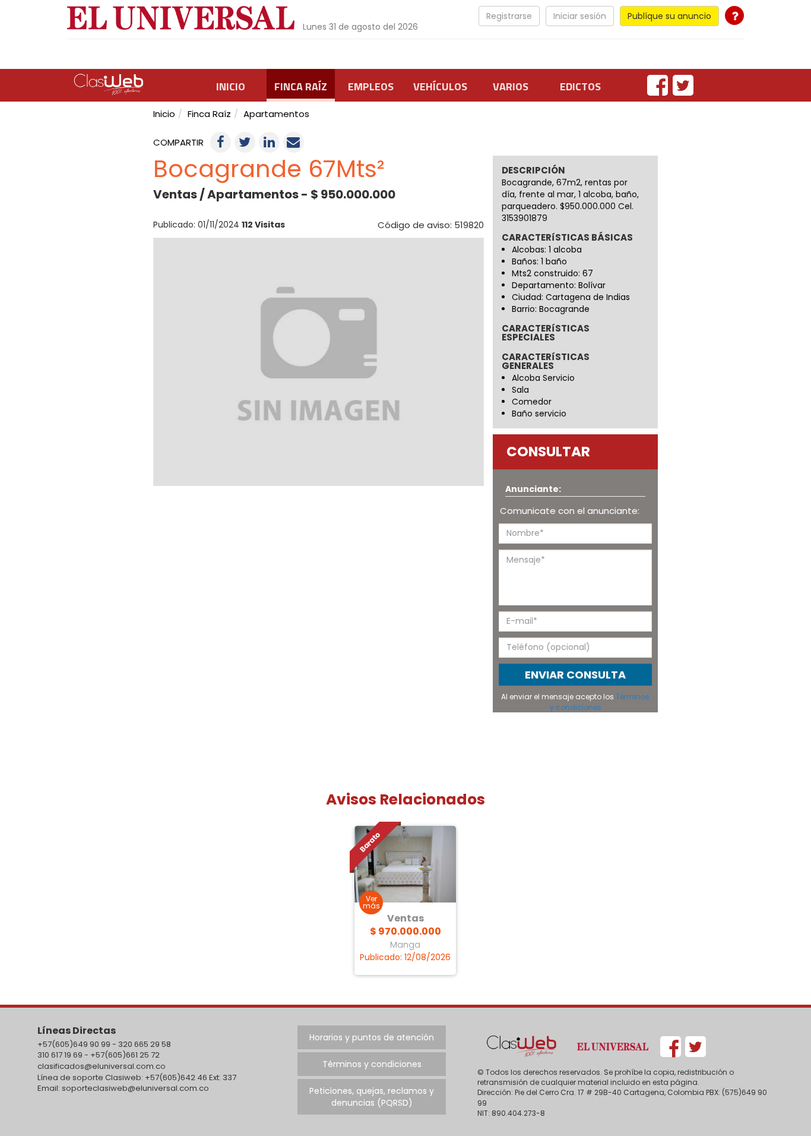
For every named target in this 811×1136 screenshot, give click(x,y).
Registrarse (509, 16)
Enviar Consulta (575, 674)
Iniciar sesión (579, 16)
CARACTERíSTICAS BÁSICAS (567, 238)
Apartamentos (276, 114)
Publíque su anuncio (669, 16)
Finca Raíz (300, 86)
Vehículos (440, 86)
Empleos (371, 86)
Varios (510, 86)
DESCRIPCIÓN (533, 170)
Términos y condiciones (600, 702)
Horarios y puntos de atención (371, 1037)
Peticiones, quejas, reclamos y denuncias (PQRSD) (371, 1097)
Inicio (230, 86)
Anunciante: (533, 489)
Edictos (580, 86)
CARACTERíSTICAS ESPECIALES (546, 333)
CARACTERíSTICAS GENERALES (546, 361)
